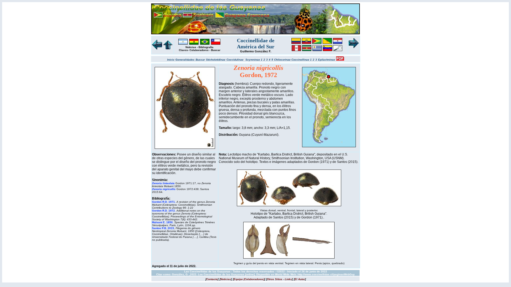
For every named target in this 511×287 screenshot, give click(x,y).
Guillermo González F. (255, 51)
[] (212, 279)
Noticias (191, 47)
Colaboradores (199, 50)
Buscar (215, 50)
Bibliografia (206, 47)
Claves (183, 50)
